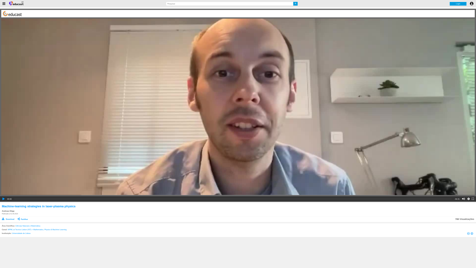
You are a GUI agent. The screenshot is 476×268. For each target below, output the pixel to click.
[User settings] (472, 4)
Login (458, 4)
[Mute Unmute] (463, 199)
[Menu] (3, 3)
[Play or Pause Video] (3, 199)
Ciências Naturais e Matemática (27, 226)
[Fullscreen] (473, 199)
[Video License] (470, 234)
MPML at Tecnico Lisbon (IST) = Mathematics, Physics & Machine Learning (37, 230)
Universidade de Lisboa (21, 233)
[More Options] (468, 199)
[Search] (295, 4)
